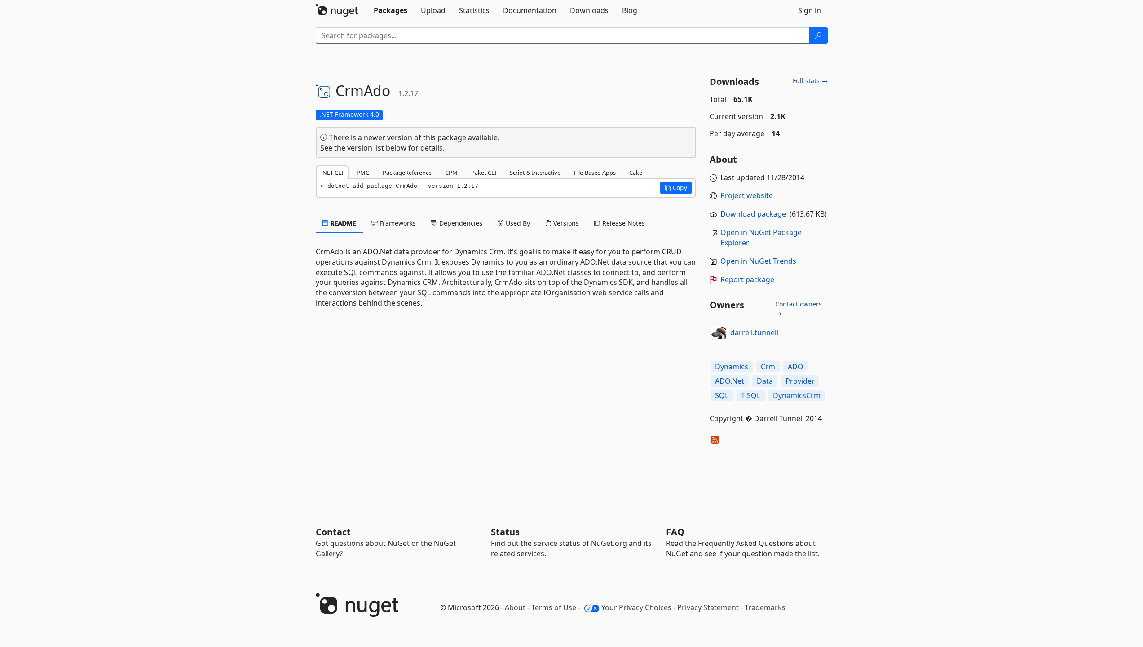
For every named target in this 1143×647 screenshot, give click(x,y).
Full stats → (810, 80)
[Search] (818, 35)
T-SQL (750, 395)
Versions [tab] (565, 223)
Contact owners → (798, 308)
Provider (800, 381)
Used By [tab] (517, 223)
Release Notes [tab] (622, 223)
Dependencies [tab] (459, 223)
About (515, 607)
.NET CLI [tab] (332, 172)
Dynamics (731, 367)
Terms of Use (553, 607)
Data (765, 381)
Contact (333, 532)
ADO (795, 367)
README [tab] (342, 223)
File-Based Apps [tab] (595, 172)
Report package (747, 279)
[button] (676, 188)
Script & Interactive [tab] (535, 172)
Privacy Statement (708, 607)
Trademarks (765, 607)
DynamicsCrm (797, 395)
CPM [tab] (451, 172)
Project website (746, 195)
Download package (753, 214)
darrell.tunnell (754, 332)
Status (505, 532)
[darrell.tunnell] (719, 333)
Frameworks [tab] (397, 223)
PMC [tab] (363, 172)
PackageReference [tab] (407, 172)
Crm (768, 367)
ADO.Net (729, 381)
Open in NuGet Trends (758, 261)
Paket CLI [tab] (483, 172)
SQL (721, 395)
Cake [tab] (635, 172)
